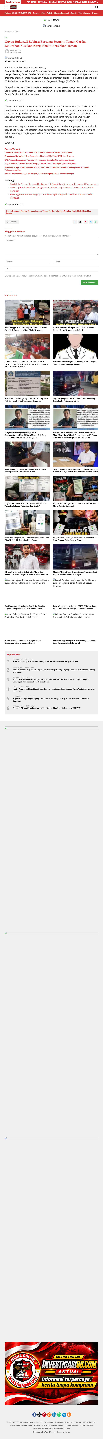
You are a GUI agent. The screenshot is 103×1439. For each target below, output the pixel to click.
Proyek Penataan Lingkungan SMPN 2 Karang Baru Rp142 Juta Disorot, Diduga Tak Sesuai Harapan (74, 607)
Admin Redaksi (15, 50)
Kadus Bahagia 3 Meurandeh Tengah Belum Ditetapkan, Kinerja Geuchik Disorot (23, 642)
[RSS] (69, 1414)
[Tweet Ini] (80, 222)
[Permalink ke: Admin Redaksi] (7, 51)
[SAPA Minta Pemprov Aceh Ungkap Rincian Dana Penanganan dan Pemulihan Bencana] (27, 454)
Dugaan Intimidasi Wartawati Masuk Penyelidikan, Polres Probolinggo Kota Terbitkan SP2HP (26, 505)
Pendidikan (52, 1425)
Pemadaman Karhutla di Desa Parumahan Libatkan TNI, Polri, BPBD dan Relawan (39, 156)
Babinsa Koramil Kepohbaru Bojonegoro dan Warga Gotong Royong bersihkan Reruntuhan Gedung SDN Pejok (54, 671)
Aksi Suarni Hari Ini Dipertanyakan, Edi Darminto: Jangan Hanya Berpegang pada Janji (74, 329)
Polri (31, 1425)
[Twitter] (39, 1414)
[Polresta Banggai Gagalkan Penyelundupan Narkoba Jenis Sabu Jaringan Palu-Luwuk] (75, 625)
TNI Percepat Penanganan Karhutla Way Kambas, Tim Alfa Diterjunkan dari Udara (39, 160)
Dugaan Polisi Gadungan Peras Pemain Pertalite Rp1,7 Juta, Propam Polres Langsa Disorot (75, 539)
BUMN (90, 1425)
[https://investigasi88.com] (12, 7)
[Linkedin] (54, 1414)
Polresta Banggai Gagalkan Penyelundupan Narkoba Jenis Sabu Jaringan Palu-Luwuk (74, 642)
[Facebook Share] (75, 222)
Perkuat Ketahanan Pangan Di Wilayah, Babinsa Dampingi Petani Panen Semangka (39, 174)
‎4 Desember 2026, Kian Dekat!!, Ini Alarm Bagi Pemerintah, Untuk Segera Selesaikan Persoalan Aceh (26, 573)
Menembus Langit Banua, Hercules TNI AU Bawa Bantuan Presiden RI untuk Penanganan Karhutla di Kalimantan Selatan (47, 168)
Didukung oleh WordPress (43, 1432)
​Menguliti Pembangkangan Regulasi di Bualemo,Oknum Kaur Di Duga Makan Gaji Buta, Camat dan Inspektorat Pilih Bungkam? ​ (25, 435)
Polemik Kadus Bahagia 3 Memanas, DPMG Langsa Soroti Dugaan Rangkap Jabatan (74, 363)
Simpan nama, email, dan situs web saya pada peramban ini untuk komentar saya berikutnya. (49, 275)
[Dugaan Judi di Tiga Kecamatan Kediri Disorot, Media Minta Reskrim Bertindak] (75, 488)
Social (82, 1425)
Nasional (92, 1422)
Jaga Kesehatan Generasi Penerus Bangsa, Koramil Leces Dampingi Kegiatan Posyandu (40, 164)
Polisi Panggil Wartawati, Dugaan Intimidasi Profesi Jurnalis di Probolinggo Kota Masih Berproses (26, 329)
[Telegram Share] (91, 222)
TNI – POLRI (50, 1422)
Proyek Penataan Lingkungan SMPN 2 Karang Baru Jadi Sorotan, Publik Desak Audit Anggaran (26, 400)
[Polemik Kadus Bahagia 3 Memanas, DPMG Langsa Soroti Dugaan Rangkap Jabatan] (75, 346)
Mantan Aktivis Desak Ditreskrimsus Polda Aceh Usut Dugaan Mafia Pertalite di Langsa (75, 573)
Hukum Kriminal (65, 1422)
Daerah (78, 1422)
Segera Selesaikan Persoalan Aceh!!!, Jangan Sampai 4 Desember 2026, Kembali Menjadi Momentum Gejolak (75, 470)
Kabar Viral (40, 1425)
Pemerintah (15, 1425)
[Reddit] (49, 1414)
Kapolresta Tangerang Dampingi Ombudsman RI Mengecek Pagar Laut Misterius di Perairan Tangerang (51, 699)
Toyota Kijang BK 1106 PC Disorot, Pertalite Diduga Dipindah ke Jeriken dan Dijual (74, 400)
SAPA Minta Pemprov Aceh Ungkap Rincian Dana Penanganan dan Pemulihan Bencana (25, 470)
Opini (24, 1425)
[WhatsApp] (59, 1414)
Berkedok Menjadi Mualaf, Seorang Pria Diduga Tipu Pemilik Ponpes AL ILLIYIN (46, 708)
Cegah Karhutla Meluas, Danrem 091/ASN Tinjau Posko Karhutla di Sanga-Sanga (38, 152)
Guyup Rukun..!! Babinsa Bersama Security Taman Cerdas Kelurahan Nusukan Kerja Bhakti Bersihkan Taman (48, 212)
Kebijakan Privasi (62, 1428)
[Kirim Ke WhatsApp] (96, 222)
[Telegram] (64, 1415)
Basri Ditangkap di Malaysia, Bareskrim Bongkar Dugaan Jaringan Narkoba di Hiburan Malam (25, 607)
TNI (6, 37)
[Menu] (6, 7)
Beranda (39, 1422)
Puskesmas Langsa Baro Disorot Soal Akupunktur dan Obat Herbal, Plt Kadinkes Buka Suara (27, 539)
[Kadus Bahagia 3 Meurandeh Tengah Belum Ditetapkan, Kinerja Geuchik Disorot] (27, 625)
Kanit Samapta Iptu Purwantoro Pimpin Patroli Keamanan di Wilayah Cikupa (45, 661)
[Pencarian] (96, 7)
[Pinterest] (44, 1414)
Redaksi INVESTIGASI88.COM (20, 1422)
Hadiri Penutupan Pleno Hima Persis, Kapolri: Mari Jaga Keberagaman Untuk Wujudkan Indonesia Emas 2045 (54, 690)
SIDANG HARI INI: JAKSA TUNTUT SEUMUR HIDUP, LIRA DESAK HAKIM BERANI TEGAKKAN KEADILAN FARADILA (27, 364)
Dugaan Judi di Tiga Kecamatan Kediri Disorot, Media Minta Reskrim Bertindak (75, 505)
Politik (62, 1425)
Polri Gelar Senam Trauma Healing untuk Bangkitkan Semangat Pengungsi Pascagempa (54, 184)
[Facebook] (34, 1414)
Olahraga (37, 1428)
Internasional (72, 1425)
